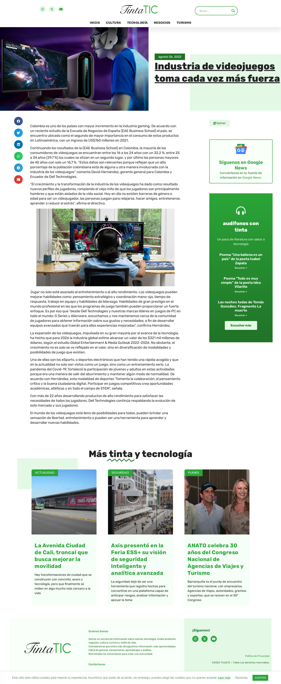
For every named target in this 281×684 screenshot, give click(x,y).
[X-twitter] (52, 9)
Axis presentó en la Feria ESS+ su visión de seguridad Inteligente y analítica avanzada (138, 559)
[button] (18, 121)
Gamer (221, 123)
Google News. (252, 177)
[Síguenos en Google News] (241, 149)
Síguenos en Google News (241, 165)
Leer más (224, 677)
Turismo (184, 22)
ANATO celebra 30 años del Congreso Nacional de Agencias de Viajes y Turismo (215, 559)
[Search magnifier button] (233, 10)
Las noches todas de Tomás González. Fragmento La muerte (241, 306)
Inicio (95, 22)
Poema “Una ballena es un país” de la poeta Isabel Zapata (240, 259)
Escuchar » (241, 268)
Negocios (162, 22)
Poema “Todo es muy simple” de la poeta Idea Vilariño (241, 282)
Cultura (113, 22)
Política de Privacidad (257, 656)
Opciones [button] (241, 677)
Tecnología (137, 22)
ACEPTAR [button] (260, 677)
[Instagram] (43, 9)
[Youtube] (61, 9)
